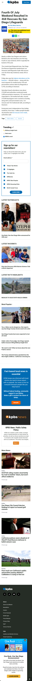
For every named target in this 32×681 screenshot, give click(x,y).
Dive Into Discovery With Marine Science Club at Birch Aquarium (16, 267)
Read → (16, 443)
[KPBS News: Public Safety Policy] (16, 417)
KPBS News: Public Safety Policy (16, 428)
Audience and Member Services (10, 634)
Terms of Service (7, 626)
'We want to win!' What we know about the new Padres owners (16, 348)
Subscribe (16, 192)
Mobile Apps (6, 615)
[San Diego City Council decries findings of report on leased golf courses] (16, 493)
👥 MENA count (8, 136)
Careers (5, 610)
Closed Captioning (7, 636)
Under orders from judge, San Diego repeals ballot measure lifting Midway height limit (15, 341)
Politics (3, 470)
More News (6, 450)
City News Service (15, 25)
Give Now (26, 2)
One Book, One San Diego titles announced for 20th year (16, 236)
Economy (3, 568)
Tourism (20, 118)
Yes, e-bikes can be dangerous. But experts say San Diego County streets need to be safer (16, 328)
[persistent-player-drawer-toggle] (30, 679)
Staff (4, 624)
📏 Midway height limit (10, 130)
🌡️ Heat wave (7, 133)
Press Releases (6, 618)
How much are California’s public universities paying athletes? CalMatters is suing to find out (14, 572)
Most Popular (7, 304)
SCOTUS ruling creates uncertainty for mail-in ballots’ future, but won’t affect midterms (15, 475)
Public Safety (10, 118)
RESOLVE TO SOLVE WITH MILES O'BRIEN (14, 297)
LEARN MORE (13, 676)
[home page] (13, 2)
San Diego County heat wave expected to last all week (16, 335)
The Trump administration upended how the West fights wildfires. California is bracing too (16, 355)
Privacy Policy (6, 621)
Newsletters (6, 607)
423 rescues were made (19, 112)
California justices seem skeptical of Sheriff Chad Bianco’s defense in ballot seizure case (15, 540)
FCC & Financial (7, 613)
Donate (16, 403)
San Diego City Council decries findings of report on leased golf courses (14, 507)
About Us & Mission (7, 604)
